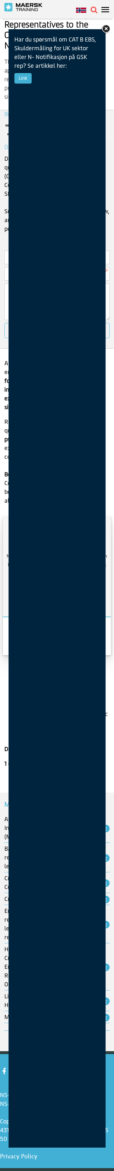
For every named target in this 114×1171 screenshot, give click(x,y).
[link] (105, 28)
